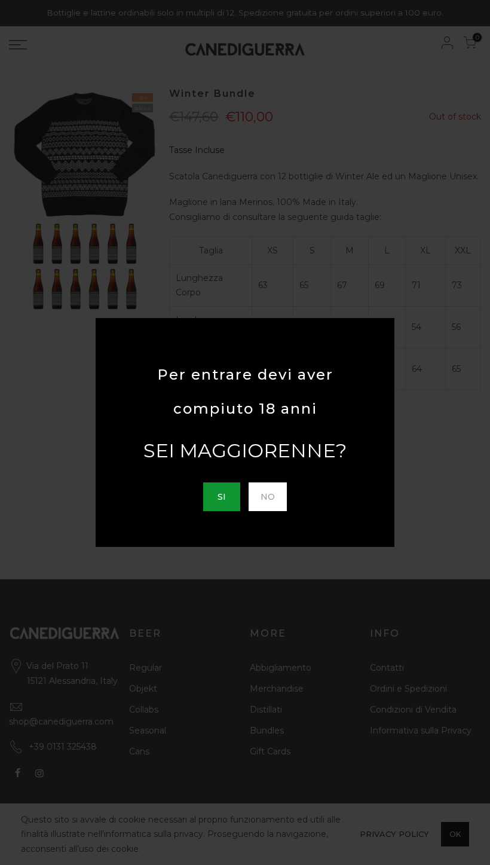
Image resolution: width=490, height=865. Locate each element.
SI (221, 496)
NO (268, 496)
